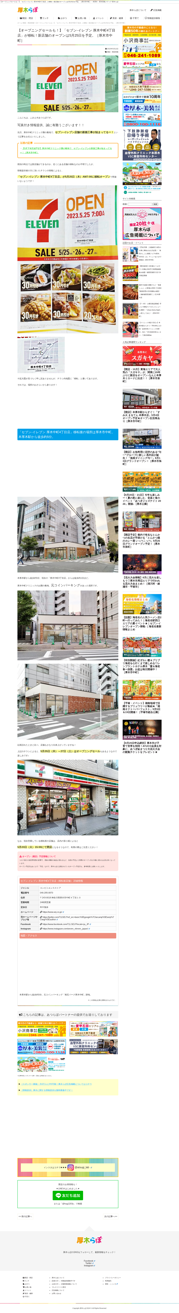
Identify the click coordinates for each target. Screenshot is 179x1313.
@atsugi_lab (82, 1167)
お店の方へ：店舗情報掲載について (64, 1284)
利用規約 (108, 1281)
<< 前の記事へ (25, 1216)
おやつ (63, 18)
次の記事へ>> (110, 1216)
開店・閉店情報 (112, 52)
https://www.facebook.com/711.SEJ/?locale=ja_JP (66, 924)
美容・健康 (117, 18)
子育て (135, 18)
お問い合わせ (56, 1293)
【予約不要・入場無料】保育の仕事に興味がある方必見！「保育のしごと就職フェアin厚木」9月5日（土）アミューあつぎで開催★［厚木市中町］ (150, 253)
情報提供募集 (153, 18)
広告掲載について (58, 1290)
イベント (99, 18)
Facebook (88, 1261)
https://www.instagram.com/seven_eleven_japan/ (65, 929)
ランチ (45, 18)
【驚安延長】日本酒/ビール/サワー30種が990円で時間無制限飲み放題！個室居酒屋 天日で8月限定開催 (150, 270)
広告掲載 (157, 10)
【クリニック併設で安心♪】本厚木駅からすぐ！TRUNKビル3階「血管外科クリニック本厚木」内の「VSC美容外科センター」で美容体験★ (150, 329)
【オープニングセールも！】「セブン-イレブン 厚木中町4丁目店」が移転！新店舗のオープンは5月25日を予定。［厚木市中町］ (66, 35)
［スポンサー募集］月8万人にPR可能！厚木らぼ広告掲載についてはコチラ (56, 1084)
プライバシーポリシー (113, 1278)
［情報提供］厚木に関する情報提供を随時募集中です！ (47, 1090)
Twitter (88, 1263)
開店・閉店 (27, 18)
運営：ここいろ (110, 1284)
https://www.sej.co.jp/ (52, 912)
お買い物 (81, 18)
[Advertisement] (67, 407)
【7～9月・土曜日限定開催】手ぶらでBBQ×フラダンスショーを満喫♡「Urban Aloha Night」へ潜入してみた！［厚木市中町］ (150, 310)
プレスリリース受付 (59, 1287)
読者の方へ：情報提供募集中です (63, 1281)
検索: (125, 204)
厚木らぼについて (138, 10)
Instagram (88, 1265)
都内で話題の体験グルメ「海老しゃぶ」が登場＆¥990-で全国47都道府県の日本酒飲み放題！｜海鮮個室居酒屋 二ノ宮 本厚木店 (150, 291)
